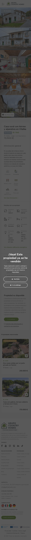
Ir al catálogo (16, 285)
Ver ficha (16, 279)
